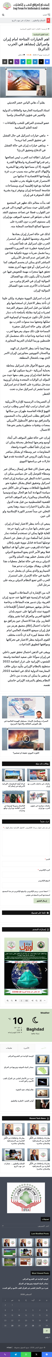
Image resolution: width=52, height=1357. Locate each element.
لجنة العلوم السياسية (27, 29)
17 (46, 1320)
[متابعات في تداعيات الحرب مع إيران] (38, 775)
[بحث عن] (3, 15)
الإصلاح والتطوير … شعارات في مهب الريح (31, 20)
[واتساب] (29, 61)
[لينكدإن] (35, 61)
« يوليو (47, 1337)
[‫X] (41, 61)
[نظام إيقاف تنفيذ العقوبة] (42, 1093)
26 (33, 1326)
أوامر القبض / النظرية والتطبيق (22, 1101)
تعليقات (9, 1048)
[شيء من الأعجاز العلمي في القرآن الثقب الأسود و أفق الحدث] (42, 1082)
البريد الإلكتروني (44, 870)
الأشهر (43, 1048)
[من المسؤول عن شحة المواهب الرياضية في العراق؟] (9, 1262)
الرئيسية (45, 29)
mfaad (9, 1347)
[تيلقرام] (22, 61)
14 (19, 1315)
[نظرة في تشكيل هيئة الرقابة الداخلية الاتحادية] (26, 1262)
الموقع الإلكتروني (44, 881)
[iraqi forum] (26, 6)
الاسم (47, 859)
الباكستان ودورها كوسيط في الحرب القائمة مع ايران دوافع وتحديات (14, 808)
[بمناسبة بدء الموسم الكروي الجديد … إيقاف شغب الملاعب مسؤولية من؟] (9, 1252)
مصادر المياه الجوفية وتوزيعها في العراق (19, 1067)
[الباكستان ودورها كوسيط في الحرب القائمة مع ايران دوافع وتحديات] (13, 796)
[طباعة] (4, 61)
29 (12, 1326)
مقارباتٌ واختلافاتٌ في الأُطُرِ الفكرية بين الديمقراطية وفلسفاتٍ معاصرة (39, 1140)
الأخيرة (26, 1048)
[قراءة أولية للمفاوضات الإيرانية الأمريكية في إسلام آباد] (13, 775)
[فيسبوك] (47, 61)
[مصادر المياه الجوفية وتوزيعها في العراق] (42, 1070)
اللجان (38, 29)
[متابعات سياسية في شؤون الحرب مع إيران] (38, 796)
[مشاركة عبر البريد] (10, 61)
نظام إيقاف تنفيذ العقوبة (25, 1090)
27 (26, 1326)
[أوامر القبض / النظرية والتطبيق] (42, 1104)
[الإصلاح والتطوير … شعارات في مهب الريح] (13, 1154)
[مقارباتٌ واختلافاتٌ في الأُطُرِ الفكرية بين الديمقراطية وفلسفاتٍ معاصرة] (38, 1129)
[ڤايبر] (16, 61)
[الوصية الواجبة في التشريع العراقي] (42, 1059)
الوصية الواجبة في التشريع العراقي (21, 1056)
